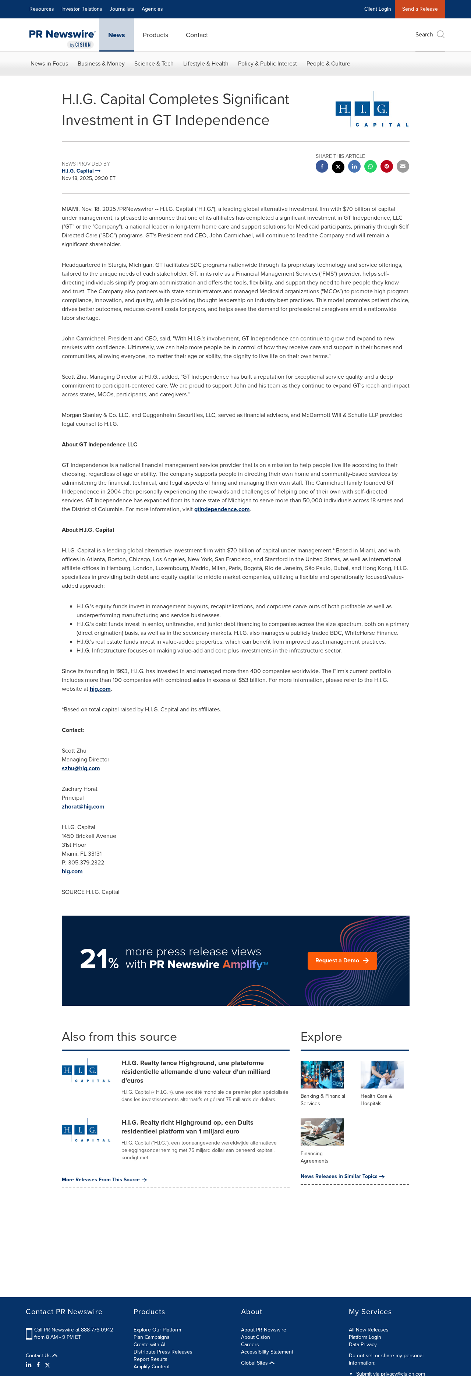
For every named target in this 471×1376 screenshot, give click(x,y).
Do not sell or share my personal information (386, 1359)
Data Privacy (363, 1344)
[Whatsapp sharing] (370, 167)
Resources (41, 9)
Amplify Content (152, 1366)
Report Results (150, 1359)
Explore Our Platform (157, 1330)
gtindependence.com (222, 509)
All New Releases (369, 1330)
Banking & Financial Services (323, 1099)
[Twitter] (47, 1365)
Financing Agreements (315, 1157)
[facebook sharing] (322, 167)
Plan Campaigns (152, 1337)
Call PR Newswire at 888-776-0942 (73, 1330)
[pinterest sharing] (386, 167)
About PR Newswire (263, 1330)
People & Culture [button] (328, 63)
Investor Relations (81, 9)
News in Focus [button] (49, 63)
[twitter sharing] (338, 168)
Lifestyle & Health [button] (206, 63)
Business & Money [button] (101, 63)
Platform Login (365, 1337)
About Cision (255, 1337)
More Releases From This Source (101, 1180)
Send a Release (420, 9)
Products (155, 35)
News (116, 35)
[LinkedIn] (29, 1365)
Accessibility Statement (267, 1352)
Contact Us (39, 1355)
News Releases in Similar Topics (339, 1176)
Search (424, 34)
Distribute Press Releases (163, 1352)
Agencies (152, 9)
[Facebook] (38, 1365)
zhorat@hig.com (83, 806)
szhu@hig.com (81, 768)
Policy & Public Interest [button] (267, 63)
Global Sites (255, 1363)
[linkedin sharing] (354, 167)
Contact (197, 35)
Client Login (377, 9)
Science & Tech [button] (154, 63)
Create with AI (149, 1344)
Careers (250, 1344)
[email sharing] (403, 167)
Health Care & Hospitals (376, 1099)
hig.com (100, 689)
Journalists (122, 9)
